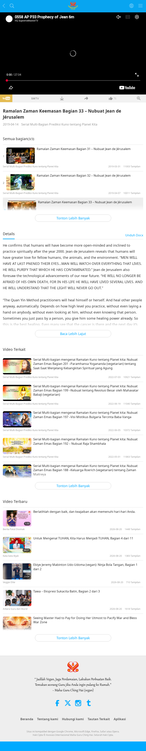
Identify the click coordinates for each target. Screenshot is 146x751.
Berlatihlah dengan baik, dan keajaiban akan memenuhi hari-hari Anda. (84, 512)
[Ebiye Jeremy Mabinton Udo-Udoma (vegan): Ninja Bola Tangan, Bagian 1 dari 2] (17, 571)
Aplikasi (120, 719)
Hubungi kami (73, 719)
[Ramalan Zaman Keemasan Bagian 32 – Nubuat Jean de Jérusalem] (20, 182)
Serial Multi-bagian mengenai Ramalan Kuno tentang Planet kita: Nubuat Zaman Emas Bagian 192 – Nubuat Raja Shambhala (85, 441)
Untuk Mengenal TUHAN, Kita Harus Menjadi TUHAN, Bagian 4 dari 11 (83, 538)
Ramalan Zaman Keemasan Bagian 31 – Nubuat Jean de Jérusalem (84, 149)
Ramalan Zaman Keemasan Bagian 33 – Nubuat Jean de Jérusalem (85, 202)
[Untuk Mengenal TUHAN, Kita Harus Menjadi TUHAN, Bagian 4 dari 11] (17, 545)
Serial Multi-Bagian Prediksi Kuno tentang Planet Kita (59, 124)
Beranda (26, 719)
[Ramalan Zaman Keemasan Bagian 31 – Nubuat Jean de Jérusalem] (20, 156)
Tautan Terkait (99, 719)
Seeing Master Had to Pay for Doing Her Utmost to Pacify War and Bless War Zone (85, 620)
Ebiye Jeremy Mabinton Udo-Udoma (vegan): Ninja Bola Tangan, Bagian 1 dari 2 (85, 567)
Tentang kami (47, 719)
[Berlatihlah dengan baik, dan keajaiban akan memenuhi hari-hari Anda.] (17, 518)
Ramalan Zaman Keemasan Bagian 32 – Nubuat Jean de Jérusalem (84, 175)
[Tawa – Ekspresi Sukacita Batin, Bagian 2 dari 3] (17, 598)
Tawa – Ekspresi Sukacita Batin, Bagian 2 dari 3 (66, 591)
